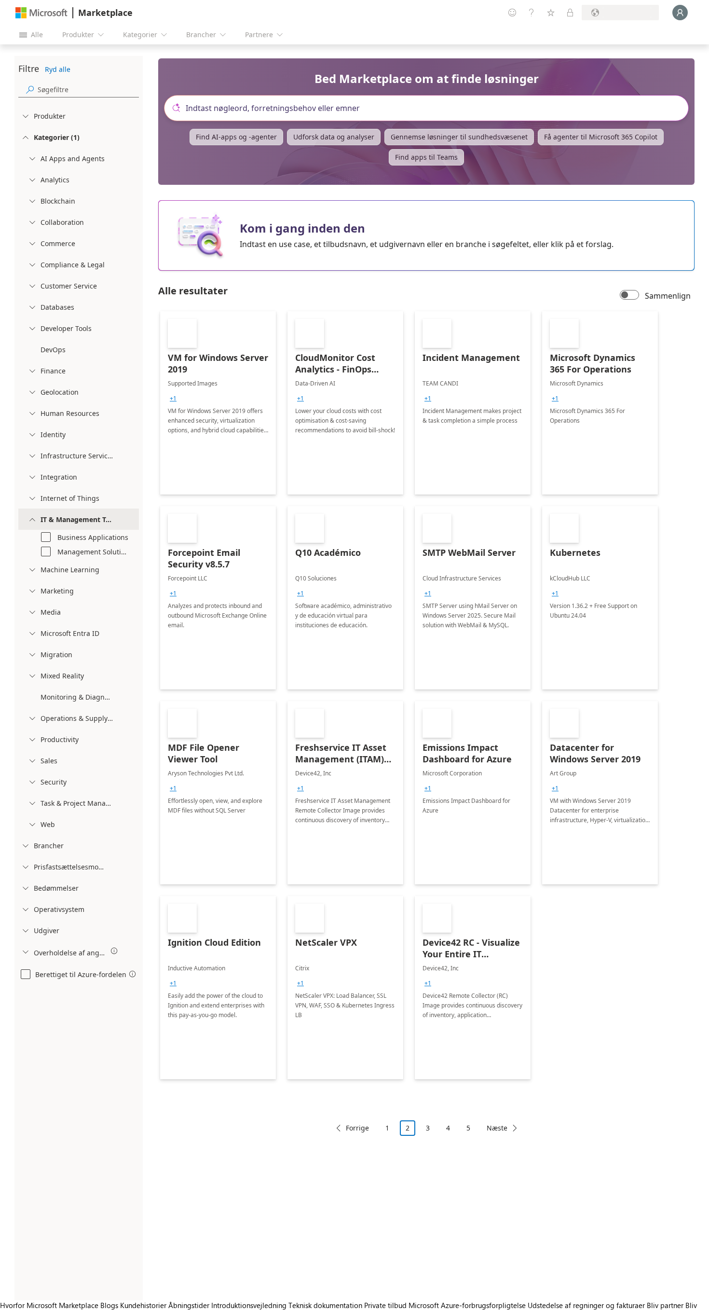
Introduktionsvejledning (248, 1305)
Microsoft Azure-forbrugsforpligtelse (468, 1305)
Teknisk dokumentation (325, 1305)
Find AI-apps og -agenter (236, 136)
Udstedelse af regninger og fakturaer (586, 1305)
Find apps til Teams (426, 157)
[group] (173, 398)
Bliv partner (665, 1305)
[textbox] (430, 108)
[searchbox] (88, 90)
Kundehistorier (143, 1305)
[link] (218, 403)
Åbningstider (188, 1305)
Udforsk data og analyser (333, 136)
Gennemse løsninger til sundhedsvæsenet (459, 136)
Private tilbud (385, 1305)
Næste (497, 1127)
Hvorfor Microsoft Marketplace (49, 1305)
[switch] (629, 295)
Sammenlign (668, 295)
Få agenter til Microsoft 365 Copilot (600, 136)
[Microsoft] (41, 12)
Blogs (109, 1305)
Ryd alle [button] (57, 69)
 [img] (114, 951)
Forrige (357, 1127)
